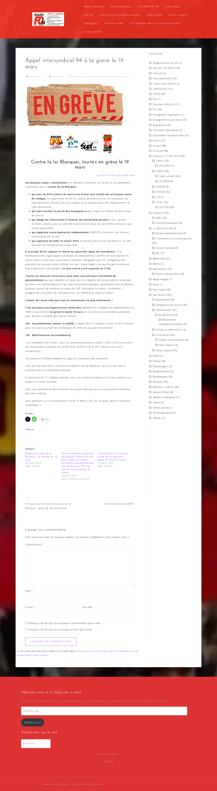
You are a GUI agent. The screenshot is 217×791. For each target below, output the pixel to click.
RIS (157, 253)
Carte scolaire (178, 14)
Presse (157, 361)
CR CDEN (164, 181)
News (156, 284)
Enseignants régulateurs (167, 114)
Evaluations (159, 125)
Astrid (84, 784)
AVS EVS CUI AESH (163, 68)
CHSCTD (160, 191)
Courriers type (113, 23)
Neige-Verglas (161, 279)
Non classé (159, 289)
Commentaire (34, 544)
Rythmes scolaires (163, 386)
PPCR (156, 355)
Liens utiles (172, 6)
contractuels (160, 88)
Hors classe (166, 344)
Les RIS (88, 14)
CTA (158, 197)
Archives (108, 761)
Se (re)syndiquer (121, 6)
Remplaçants (160, 376)
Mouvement (119, 76)
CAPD (159, 160)
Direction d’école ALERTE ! (120, 503)
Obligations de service (169, 304)
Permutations (164, 309)
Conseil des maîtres (164, 83)
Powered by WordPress (55, 784)
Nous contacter (94, 6)
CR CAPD (164, 165)
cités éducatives (162, 78)
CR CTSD (164, 207)
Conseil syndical (165, 247)
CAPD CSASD (154, 14)
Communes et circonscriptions (174, 238)
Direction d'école (81, 76)
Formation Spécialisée (166, 130)
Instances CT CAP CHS (165, 156)
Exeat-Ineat (166, 314)
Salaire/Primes (161, 392)
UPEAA (156, 418)
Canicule (158, 73)
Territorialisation (162, 412)
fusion (156, 140)
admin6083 (57, 76)
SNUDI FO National (164, 397)
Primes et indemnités (168, 329)
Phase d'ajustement (167, 273)
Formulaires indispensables (169, 135)
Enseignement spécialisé (167, 119)
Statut (156, 402)
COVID (156, 93)
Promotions (163, 334)
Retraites (158, 381)
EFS (155, 109)
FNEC (159, 217)
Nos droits (159, 294)
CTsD (159, 202)
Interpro (157, 212)
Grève (95, 76)
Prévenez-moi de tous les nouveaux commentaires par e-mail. (64, 623)
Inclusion (158, 150)
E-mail (29, 607)
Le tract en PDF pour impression (116, 175)
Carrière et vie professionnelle (120, 14)
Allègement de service (165, 62)
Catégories (91, 23)
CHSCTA (160, 186)
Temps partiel (164, 350)
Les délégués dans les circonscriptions (155, 23)
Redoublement (161, 371)
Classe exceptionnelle (172, 339)
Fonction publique (166, 222)
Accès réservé (93, 31)
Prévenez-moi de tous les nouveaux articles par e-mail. (60, 629)
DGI (155, 99)
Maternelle (106, 76)
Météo (156, 263)
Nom (29, 590)
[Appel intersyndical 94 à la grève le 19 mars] (75, 104)
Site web (87, 607)
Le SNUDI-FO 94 (148, 6)
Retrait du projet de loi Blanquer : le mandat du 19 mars (41, 456)
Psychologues (161, 366)
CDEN (159, 171)
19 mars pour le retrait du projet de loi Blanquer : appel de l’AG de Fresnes (113, 456)
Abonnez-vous (32, 722)
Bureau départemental (169, 233)
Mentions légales (108, 754)
